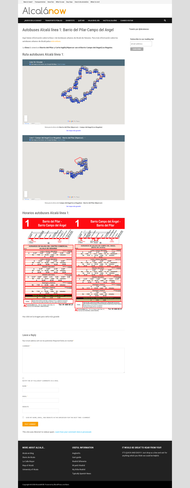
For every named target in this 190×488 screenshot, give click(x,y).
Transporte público (53, 20)
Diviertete (70, 20)
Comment (26, 346)
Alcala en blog (28, 453)
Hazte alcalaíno (110, 20)
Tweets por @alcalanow (139, 29)
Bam (67, 484)
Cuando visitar (126, 20)
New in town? (28, 2)
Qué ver (81, 20)
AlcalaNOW (40, 484)
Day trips (69, 2)
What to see (60, 2)
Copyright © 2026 (29, 484)
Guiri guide (76, 457)
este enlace (55, 41)
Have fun (51, 2)
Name (25, 386)
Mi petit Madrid (78, 465)
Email (25, 396)
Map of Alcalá (28, 465)
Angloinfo (76, 453)
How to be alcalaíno (81, 2)
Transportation (40, 2)
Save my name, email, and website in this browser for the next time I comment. (58, 418)
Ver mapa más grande (73, 131)
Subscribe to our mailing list (142, 39)
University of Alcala (30, 469)
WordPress (58, 484)
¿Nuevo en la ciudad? (33, 20)
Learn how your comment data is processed (73, 432)
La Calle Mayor (28, 461)
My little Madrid (78, 469)
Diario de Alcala (28, 457)
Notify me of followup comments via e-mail (40, 381)
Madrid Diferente (79, 461)
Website (25, 407)
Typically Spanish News (81, 473)
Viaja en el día (94, 20)
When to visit (95, 2)
